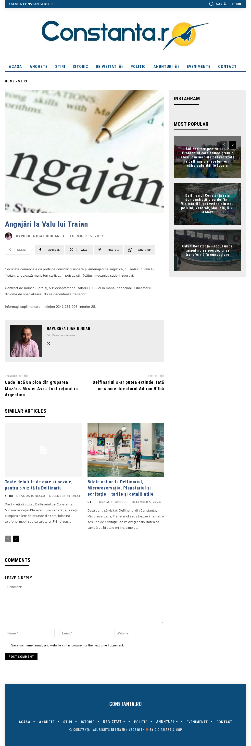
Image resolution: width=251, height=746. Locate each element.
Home (10, 81)
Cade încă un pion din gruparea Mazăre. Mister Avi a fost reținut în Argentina (41, 388)
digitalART (162, 729)
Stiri (22, 81)
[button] (217, 3)
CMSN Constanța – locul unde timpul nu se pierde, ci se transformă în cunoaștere (207, 250)
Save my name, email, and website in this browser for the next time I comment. (67, 645)
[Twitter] (48, 343)
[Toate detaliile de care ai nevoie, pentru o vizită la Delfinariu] (43, 450)
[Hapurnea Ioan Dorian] (10, 236)
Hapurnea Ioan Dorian (38, 236)
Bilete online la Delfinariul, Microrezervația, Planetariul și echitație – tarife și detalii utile (120, 488)
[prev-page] (8, 539)
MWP (179, 729)
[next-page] (16, 539)
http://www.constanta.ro (61, 335)
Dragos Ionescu (30, 496)
